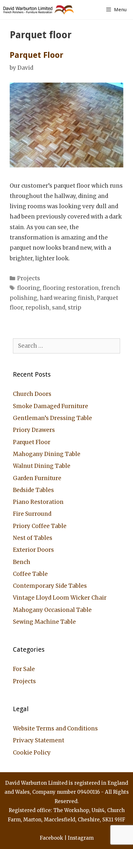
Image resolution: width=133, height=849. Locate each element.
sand (58, 307)
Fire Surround (32, 513)
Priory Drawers (34, 429)
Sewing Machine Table (44, 621)
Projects (28, 278)
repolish (37, 307)
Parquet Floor (36, 55)
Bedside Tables (33, 490)
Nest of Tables (32, 537)
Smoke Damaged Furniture (50, 406)
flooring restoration (71, 287)
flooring (28, 287)
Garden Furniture (37, 478)
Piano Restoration (38, 501)
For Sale (24, 669)
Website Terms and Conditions (55, 728)
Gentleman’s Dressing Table (52, 418)
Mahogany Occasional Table (52, 609)
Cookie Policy (32, 752)
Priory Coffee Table (39, 526)
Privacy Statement (38, 740)
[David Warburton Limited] (39, 9)
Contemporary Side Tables (50, 585)
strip (74, 307)
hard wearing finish (67, 297)
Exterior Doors (33, 549)
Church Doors (32, 394)
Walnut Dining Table (41, 465)
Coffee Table (30, 573)
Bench (21, 562)
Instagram (81, 838)
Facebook (51, 838)
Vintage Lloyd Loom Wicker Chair (60, 597)
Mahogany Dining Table (46, 454)
